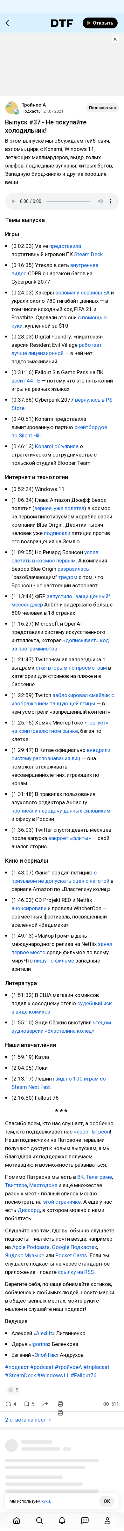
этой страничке (62, 1202)
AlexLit (44, 1333)
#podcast (41, 1367)
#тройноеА (68, 1367)
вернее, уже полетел (59, 508)
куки (45, 1501)
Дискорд (28, 1210)
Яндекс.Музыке (24, 1255)
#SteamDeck (20, 1375)
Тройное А (34, 105)
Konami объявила (57, 446)
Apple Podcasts (31, 1247)
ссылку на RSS (76, 1272)
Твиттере (16, 1185)
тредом (68, 577)
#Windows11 (53, 1375)
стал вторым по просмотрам (71, 668)
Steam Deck (88, 254)
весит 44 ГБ (25, 380)
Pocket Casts (71, 1255)
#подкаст (17, 1367)
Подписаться (102, 107)
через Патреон (92, 1131)
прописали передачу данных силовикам (60, 810)
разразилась (73, 569)
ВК (80, 1177)
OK (107, 1501)
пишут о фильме (54, 960)
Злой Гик (45, 1355)
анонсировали (28, 908)
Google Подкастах (74, 1247)
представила (65, 246)
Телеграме (99, 1177)
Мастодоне (43, 1185)
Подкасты (32, 111)
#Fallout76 (84, 1375)
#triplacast (96, 1367)
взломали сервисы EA (82, 292)
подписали (57, 533)
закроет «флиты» (69, 838)
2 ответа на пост (25, 1419)
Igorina (39, 1344)
